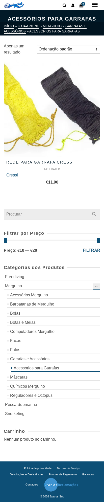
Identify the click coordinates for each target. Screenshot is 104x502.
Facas (15, 340)
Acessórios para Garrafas (36, 368)
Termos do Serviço (68, 468)
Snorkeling (14, 413)
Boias (15, 313)
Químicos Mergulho (27, 386)
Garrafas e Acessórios (29, 359)
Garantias (88, 474)
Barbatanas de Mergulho (32, 304)
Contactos (31, 484)
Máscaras (19, 377)
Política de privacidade (37, 468)
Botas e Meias (23, 322)
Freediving (14, 277)
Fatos (15, 350)
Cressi (12, 175)
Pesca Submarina (21, 404)
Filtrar (91, 250)
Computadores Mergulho (32, 331)
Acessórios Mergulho (29, 295)
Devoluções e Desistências (26, 474)
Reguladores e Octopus (31, 395)
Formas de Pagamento (63, 474)
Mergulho (13, 286)
